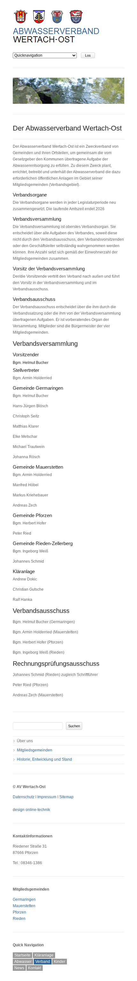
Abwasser (23, 961)
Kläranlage (44, 955)
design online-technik (31, 809)
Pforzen (19, 912)
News (19, 968)
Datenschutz (23, 797)
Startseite (22, 955)
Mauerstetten (24, 906)
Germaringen (24, 899)
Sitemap (66, 797)
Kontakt (34, 968)
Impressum (46, 797)
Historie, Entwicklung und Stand (44, 759)
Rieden (19, 918)
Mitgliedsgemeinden (34, 750)
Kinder (59, 961)
